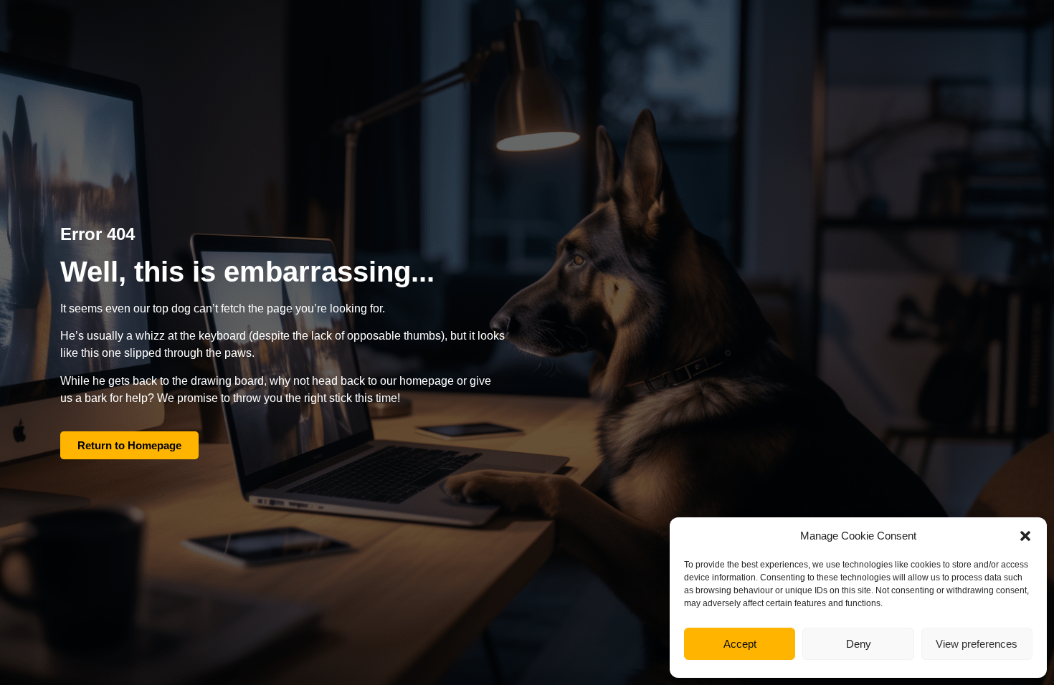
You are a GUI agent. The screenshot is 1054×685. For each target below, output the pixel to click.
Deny (858, 644)
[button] (1025, 536)
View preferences (976, 644)
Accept (739, 644)
